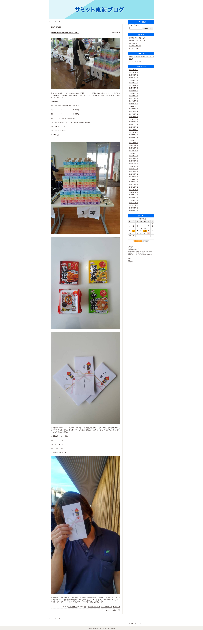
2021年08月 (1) (133, 174)
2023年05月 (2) (133, 132)
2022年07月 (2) (133, 153)
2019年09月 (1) (133, 190)
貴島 (85, 606)
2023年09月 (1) (133, 127)
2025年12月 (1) (133, 77)
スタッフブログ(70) (135, 61)
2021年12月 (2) (133, 163)
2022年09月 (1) (133, 150)
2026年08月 (142, 219)
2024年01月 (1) (133, 117)
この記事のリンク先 (106, 606)
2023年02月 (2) (133, 140)
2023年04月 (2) (133, 135)
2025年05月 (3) (133, 88)
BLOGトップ (116, 606)
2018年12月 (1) (133, 203)
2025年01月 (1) (133, 96)
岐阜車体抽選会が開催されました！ (65, 32)
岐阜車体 (108, 610)
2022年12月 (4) (133, 145)
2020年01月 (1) (133, 179)
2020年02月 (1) (133, 176)
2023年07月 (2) (133, 130)
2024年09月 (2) (133, 103)
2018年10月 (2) (133, 205)
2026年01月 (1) (133, 75)
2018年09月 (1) (133, 208)
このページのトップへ (135, 623)
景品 (119, 610)
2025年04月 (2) (133, 90)
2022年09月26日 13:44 (94, 606)
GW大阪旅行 (133, 43)
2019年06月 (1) (133, 197)
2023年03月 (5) (133, 137)
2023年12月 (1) (133, 119)
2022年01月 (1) (133, 161)
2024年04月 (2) (133, 109)
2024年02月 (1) (133, 114)
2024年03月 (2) (133, 111)
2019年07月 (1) (133, 195)
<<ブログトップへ (54, 21)
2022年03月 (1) (133, 156)
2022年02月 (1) (133, 158)
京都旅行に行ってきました (137, 38)
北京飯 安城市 (134, 48)
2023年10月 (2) (133, 124)
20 (145, 231)
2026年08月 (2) (133, 70)
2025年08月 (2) (133, 83)
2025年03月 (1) (133, 93)
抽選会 (114, 610)
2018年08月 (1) (133, 210)
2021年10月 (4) (133, 169)
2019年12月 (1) (133, 182)
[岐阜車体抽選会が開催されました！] (85, 63)
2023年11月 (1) (133, 122)
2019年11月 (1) (133, 184)
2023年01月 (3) (133, 143)
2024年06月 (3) (133, 106)
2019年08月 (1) (133, 192)
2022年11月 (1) (133, 148)
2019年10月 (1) (133, 187)
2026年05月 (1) (133, 72)
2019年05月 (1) (133, 200)
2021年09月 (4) (133, 171)
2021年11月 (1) (133, 166)
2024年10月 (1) (133, 101)
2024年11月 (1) (133, 98)
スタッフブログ (72, 606)
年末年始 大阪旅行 (135, 45)
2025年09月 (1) (133, 80)
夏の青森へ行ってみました (137, 40)
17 (133, 231)
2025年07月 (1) (133, 85)
